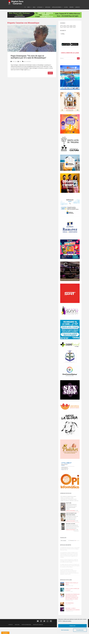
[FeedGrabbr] (70, 531)
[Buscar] (78, 58)
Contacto (77, 7)
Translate (77, 540)
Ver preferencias (80, 630)
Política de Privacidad (26, 624)
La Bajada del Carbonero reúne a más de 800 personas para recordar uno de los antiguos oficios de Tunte (69, 549)
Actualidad (39, 7)
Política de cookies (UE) (38, 624)
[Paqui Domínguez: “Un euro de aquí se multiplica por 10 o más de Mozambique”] (31, 38)
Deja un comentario (27, 61)
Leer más (50, 73)
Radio (28, 7)
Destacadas (47, 7)
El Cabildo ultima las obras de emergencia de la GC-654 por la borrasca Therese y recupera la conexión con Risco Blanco (69, 566)
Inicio (34, 7)
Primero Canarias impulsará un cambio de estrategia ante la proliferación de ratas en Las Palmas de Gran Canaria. (69, 561)
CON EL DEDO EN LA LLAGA (70, 53)
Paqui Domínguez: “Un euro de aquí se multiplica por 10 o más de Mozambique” (28, 57)
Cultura (66, 7)
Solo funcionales (65, 630)
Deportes (71, 7)
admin (20, 61)
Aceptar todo (72, 625)
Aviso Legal (17, 624)
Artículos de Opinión (56, 7)
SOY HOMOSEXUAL (69, 603)
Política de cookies (66, 621)
